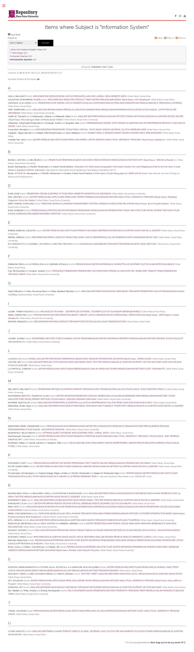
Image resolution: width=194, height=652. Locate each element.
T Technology (16, 53)
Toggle (5, 5)
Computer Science (19, 56)
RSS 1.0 (170, 38)
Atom (160, 38)
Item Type (108, 67)
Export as (12, 38)
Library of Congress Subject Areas (26, 49)
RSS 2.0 (182, 38)
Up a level (15, 34)
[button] (45, 43)
